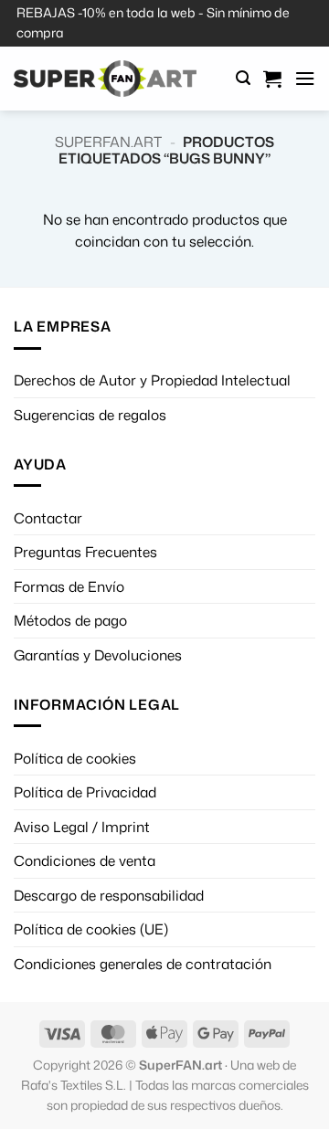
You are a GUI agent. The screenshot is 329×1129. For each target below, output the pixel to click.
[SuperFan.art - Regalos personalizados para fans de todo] (105, 78)
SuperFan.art (108, 142)
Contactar (48, 518)
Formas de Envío (69, 586)
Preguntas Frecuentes (85, 552)
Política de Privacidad (85, 792)
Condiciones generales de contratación (142, 964)
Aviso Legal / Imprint (82, 827)
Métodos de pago (70, 620)
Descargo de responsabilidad (109, 895)
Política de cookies (75, 758)
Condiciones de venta (84, 860)
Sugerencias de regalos (90, 415)
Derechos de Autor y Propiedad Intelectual (152, 380)
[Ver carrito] (272, 78)
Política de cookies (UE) (91, 929)
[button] (243, 78)
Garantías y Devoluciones (98, 655)
